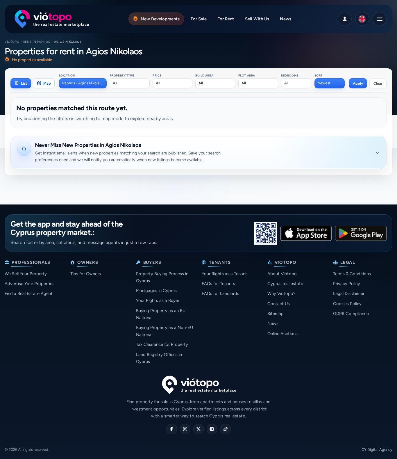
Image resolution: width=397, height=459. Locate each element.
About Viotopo (282, 273)
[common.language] (362, 19)
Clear (377, 83)
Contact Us (278, 303)
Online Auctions (282, 333)
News (272, 323)
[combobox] (83, 83)
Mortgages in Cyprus (156, 290)
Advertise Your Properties (29, 283)
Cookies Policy (347, 303)
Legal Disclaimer (348, 293)
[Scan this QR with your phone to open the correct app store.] (265, 233)
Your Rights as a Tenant (224, 273)
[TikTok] (225, 429)
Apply (358, 83)
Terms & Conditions (352, 273)
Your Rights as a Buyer (157, 300)
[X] (198, 429)
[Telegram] (212, 429)
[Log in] (345, 19)
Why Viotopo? (281, 293)
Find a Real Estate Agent (29, 293)
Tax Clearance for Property (162, 344)
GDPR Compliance (351, 313)
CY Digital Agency (377, 449)
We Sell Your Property (26, 273)
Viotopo (12, 42)
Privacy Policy (346, 283)
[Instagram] (185, 429)
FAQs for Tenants (218, 283)
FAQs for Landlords (220, 293)
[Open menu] (380, 19)
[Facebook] (171, 429)
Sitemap (275, 313)
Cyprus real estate (285, 283)
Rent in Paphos (36, 42)
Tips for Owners (85, 273)
